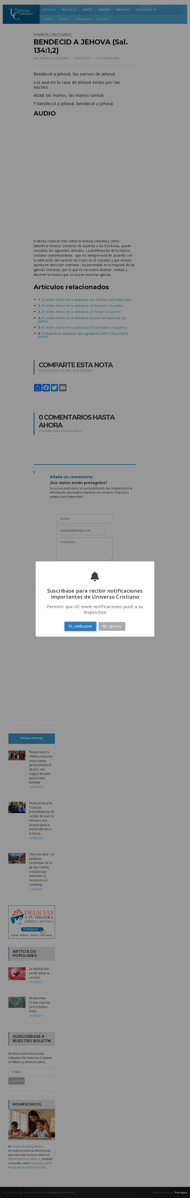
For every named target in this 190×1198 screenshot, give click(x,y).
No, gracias (112, 626)
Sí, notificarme (80, 626)
